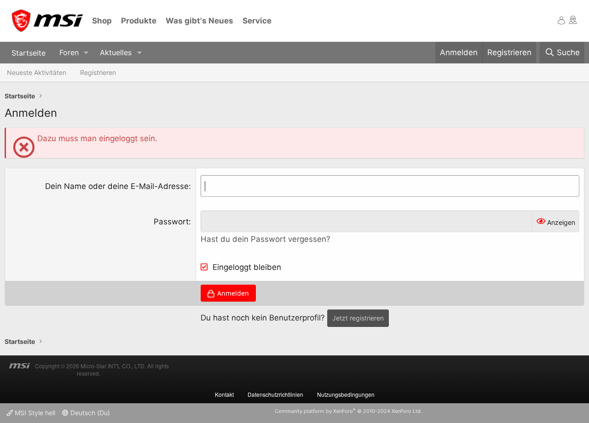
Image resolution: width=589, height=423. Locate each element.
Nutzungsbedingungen (346, 394)
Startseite (29, 52)
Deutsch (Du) (89, 413)
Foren (69, 52)
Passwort (171, 221)
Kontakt (224, 394)
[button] (86, 52)
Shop (102, 20)
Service (257, 20)
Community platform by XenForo (348, 411)
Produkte (138, 20)
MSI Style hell (34, 413)
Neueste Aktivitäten (36, 72)
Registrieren (98, 72)
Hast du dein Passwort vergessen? (265, 239)
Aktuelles (116, 52)
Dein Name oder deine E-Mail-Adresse (117, 186)
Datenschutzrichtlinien (275, 394)
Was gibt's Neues (199, 20)
